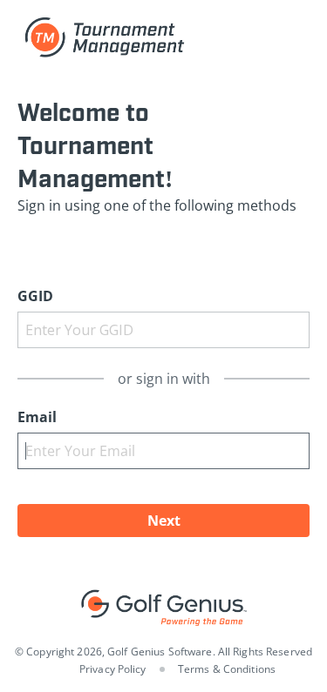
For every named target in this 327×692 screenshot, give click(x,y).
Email (37, 417)
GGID (35, 296)
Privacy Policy (112, 669)
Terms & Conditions (227, 669)
